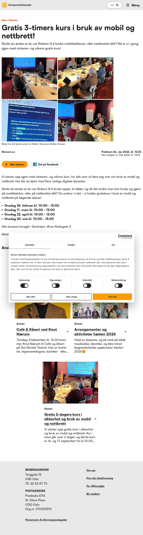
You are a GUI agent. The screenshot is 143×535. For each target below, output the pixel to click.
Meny (136, 5)
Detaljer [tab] (71, 244)
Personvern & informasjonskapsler (46, 519)
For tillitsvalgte (95, 486)
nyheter (13, 20)
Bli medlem (93, 493)
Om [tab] (113, 244)
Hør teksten (17, 164)
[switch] (56, 285)
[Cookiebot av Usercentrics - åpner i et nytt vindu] (120, 237)
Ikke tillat (30, 297)
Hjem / (5, 20)
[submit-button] (117, 5)
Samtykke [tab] (29, 244)
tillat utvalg (71, 297)
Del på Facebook (48, 164)
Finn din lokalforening (99, 478)
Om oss (90, 470)
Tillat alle (112, 297)
